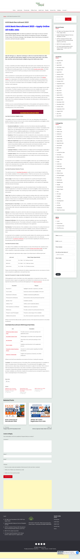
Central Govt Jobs (61, 152)
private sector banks (38, 69)
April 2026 (59, 65)
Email (4, 459)
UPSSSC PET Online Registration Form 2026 (38, 420)
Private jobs (56, 519)
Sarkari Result (60, 187)
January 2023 (60, 99)
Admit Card (41, 10)
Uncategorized (60, 200)
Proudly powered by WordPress (31, 548)
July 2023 (59, 88)
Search (68, 19)
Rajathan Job (60, 182)
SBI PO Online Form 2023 (40, 388)
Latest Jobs (19, 10)
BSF (58, 150)
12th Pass (59, 129)
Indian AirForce (60, 157)
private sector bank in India (36, 248)
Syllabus (59, 10)
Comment (5, 439)
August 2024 (60, 69)
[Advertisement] (27, 48)
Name (5, 454)
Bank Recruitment (38, 281)
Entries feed (59, 223)
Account (64, 10)
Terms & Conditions (44, 544)
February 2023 (60, 97)
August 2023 (60, 86)
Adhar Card (59, 131)
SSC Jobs (59, 193)
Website (5, 464)
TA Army (59, 198)
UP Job (58, 203)
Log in (58, 221)
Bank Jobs (59, 147)
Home (14, 10)
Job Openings (9, 340)
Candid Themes (52, 548)
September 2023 (60, 83)
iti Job (58, 161)
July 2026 (59, 62)
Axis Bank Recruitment (22, 172)
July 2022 (59, 113)
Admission (59, 134)
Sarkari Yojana (60, 189)
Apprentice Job (60, 143)
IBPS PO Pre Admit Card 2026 (64, 44)
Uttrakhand (59, 207)
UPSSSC (59, 205)
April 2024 (59, 72)
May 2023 (59, 90)
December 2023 (60, 79)
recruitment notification (18, 238)
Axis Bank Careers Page (11, 336)
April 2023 (59, 92)
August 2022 (60, 111)
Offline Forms (34, 10)
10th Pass (59, 127)
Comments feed (60, 225)
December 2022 (60, 102)
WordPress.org (60, 228)
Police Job (59, 177)
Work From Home (61, 210)
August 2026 (60, 60)
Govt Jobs (59, 154)
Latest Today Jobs (61, 168)
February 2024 (60, 74)
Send (58, 274)
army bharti (59, 145)
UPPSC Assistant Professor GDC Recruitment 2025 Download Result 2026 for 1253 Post (65, 40)
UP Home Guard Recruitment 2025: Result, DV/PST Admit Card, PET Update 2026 (65, 48)
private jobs (26, 10)
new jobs (59, 170)
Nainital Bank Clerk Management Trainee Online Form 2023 (26, 390)
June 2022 (59, 115)
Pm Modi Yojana (60, 175)
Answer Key (53, 10)
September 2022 (60, 109)
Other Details (59, 258)
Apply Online (59, 140)
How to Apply (9, 345)
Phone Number (59, 247)
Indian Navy (59, 159)
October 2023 (60, 81)
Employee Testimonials (11, 354)
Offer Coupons (41, 544)
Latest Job (59, 164)
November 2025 (60, 67)
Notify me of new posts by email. (12, 472)
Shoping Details (39, 544)
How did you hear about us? (62, 252)
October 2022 (60, 106)
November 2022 (60, 104)
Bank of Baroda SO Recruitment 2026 (11, 420)
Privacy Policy (36, 544)
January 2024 (60, 76)
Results (46, 10)
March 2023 (59, 95)
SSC (58, 191)
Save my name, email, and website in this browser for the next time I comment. (22, 467)
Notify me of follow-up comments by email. (14, 469)
